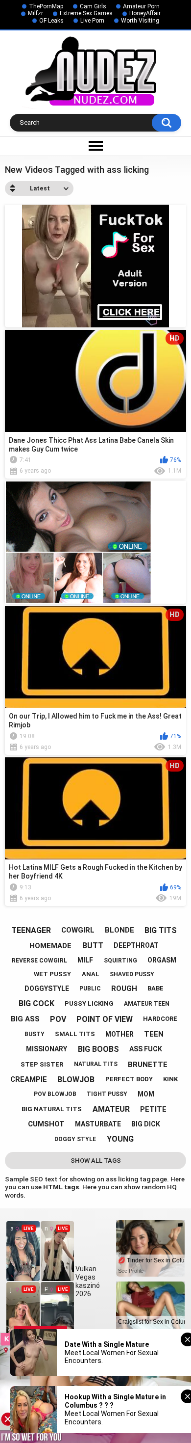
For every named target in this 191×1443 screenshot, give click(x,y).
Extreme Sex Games (86, 13)
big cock (36, 1003)
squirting (120, 960)
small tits (75, 1034)
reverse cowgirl (39, 960)
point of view (104, 1019)
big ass (25, 1019)
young (120, 1139)
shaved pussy (132, 974)
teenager (31, 930)
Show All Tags (96, 1160)
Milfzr (35, 13)
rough (124, 988)
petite (153, 1109)
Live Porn (92, 20)
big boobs (98, 1049)
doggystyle (46, 988)
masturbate (98, 1124)
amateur (111, 1109)
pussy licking (89, 1003)
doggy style (75, 1139)
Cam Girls (93, 6)
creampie (28, 1079)
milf (85, 960)
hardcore (160, 1018)
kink (170, 1079)
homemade (50, 945)
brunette (147, 1064)
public (90, 988)
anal (90, 974)
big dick (145, 1124)
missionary (46, 1049)
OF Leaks (51, 20)
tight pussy (107, 1094)
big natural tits (52, 1109)
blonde (119, 930)
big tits (160, 930)
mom (146, 1094)
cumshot (46, 1124)
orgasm (161, 960)
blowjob (76, 1079)
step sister (42, 1064)
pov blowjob (55, 1094)
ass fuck (145, 1049)
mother (119, 1034)
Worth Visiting (140, 20)
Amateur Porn (141, 6)
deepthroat (136, 945)
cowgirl (78, 930)
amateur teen (146, 1003)
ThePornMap (46, 6)
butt (92, 945)
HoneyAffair (145, 13)
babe (155, 988)
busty (34, 1034)
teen (154, 1034)
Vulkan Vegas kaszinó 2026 (87, 1281)
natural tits (96, 1064)
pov (58, 1019)
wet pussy (52, 974)
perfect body (129, 1079)
